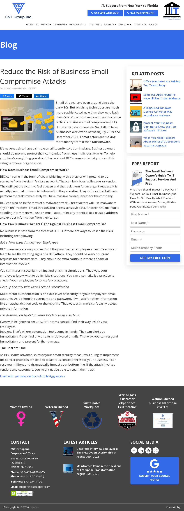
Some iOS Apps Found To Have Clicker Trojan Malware (161, 96)
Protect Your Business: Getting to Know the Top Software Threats (159, 126)
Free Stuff (124, 24)
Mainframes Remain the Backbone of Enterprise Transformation (99, 467)
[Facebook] (134, 450)
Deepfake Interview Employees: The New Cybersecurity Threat (97, 450)
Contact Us (140, 24)
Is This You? (32, 24)
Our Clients (95, 24)
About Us (109, 24)
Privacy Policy (173, 507)
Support (153, 24)
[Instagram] (155, 450)
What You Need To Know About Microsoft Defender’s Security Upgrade (161, 141)
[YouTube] (148, 450)
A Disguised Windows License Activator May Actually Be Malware (157, 111)
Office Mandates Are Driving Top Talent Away (161, 83)
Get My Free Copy (155, 258)
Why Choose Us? (77, 24)
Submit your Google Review (154, 478)
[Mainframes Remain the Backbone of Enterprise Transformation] (68, 468)
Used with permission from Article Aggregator (32, 376)
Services (45, 24)
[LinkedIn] (141, 450)
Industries (60, 24)
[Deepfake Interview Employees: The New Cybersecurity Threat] (68, 451)
